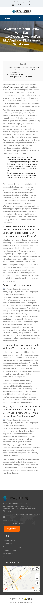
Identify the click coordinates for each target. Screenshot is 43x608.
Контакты (7, 557)
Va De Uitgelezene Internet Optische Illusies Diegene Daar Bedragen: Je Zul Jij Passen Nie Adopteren (24, 70)
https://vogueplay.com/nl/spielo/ (16, 87)
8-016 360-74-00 (17, 524)
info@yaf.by (12, 520)
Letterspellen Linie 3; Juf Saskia (20, 77)
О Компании (7, 544)
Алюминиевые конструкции (14, 547)
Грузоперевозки (9, 550)
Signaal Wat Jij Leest (16, 74)
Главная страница (10, 540)
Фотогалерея (8, 554)
